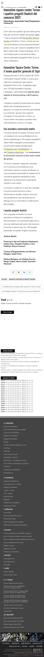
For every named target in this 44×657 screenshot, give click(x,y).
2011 (3, 397)
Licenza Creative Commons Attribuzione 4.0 (28, 653)
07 (20, 383)
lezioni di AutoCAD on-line (13, 516)
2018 (3, 383)
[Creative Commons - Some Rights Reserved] (37, 650)
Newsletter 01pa (9, 562)
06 (18, 383)
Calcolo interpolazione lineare (13, 608)
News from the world (11, 454)
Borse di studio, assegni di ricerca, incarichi (18, 536)
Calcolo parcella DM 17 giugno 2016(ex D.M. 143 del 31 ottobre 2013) (16, 592)
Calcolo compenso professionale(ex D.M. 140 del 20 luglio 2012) (14, 596)
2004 (3, 412)
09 (25, 383)
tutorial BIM (7, 611)
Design (6, 442)
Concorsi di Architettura (11, 433)
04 (13, 383)
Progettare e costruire (11, 457)
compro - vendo (9, 490)
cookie (31, 646)
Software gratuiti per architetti (13, 522)
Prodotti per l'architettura (12, 470)
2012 (3, 395)
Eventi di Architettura (10, 427)
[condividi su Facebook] (13, 272)
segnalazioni (25, 643)
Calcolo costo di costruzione (13, 605)
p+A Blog (7, 448)
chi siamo (5, 643)
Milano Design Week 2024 (12, 624)
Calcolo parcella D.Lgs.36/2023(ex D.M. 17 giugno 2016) (14, 587)
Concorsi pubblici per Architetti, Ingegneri (17, 533)
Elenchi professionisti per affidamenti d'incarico (19, 539)
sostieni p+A (37, 643)
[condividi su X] (18, 272)
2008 (3, 403)
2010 (3, 399)
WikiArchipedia (9, 572)
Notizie (4, 279)
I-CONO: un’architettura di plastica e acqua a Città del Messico (19, 367)
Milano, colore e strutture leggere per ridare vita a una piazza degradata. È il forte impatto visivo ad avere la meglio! (21, 371)
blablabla (7, 500)
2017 (3, 385)
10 (27, 383)
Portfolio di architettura (11, 552)
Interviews (7, 467)
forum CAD (7, 513)
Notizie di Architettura (11, 436)
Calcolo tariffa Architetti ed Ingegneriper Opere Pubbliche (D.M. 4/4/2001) (16, 601)
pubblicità (15, 643)
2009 (3, 401)
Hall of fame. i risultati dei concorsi (15, 460)
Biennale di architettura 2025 (13, 618)
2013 (3, 393)
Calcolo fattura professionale (13, 583)
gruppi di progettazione (11, 481)
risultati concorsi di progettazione (22, 279)
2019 (3, 380)
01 (6, 380)
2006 (3, 407)
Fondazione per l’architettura (16, 149)
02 (9, 380)
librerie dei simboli (10, 519)
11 (30, 383)
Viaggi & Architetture (10, 439)
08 (23, 383)
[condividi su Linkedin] (24, 272)
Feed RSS (7, 565)
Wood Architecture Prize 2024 (14, 627)
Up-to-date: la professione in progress (16, 463)
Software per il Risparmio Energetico (16, 525)
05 (16, 383)
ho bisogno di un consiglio (12, 484)
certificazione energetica (11, 503)
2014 (3, 391)
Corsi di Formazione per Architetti (15, 430)
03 (11, 383)
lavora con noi (14, 646)
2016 (3, 387)
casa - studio (8, 493)
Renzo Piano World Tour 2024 (14, 621)
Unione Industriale (15, 152)
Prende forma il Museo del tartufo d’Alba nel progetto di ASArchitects (20, 363)
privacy (24, 646)
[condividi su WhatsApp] (30, 272)
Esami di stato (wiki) (10, 575)
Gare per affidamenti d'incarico (14, 543)
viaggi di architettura (10, 487)
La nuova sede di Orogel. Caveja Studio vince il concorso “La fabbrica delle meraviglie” (21, 358)
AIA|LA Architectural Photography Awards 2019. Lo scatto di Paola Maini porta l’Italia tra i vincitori (22, 354)
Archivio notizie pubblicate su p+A (15, 445)
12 (32, 383)
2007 (3, 405)
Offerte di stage (9, 546)
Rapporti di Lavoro (10, 549)
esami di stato (8, 496)
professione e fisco (10, 506)
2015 (3, 389)
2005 (3, 409)
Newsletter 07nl (9, 559)
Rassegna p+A (8, 473)
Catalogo (7, 451)
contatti (39, 646)
